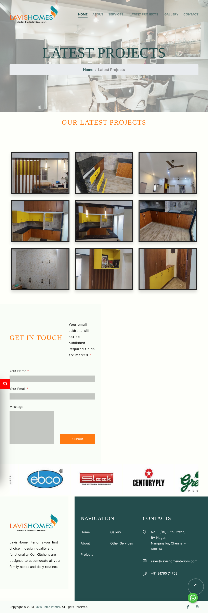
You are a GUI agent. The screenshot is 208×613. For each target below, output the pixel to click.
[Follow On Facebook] (188, 607)
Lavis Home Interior (47, 607)
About (97, 14)
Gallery (171, 14)
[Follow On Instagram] (197, 607)
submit (77, 439)
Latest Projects (144, 14)
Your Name (19, 371)
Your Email (19, 389)
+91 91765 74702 (164, 573)
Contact (190, 14)
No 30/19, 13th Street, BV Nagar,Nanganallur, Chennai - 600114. (168, 540)
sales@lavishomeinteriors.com (174, 561)
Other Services (121, 543)
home (88, 70)
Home (83, 14)
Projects (87, 554)
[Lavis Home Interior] (34, 14)
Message (16, 407)
